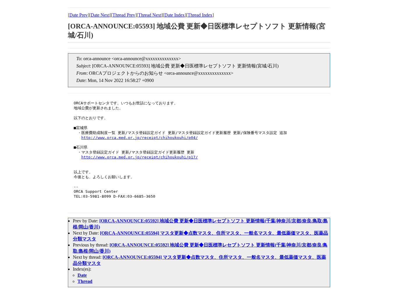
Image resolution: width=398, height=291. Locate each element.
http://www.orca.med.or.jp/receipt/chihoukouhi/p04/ (139, 137)
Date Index (174, 15)
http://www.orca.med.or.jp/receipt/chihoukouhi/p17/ (139, 157)
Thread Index (200, 15)
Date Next (100, 15)
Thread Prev (123, 15)
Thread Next (149, 15)
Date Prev (78, 15)
